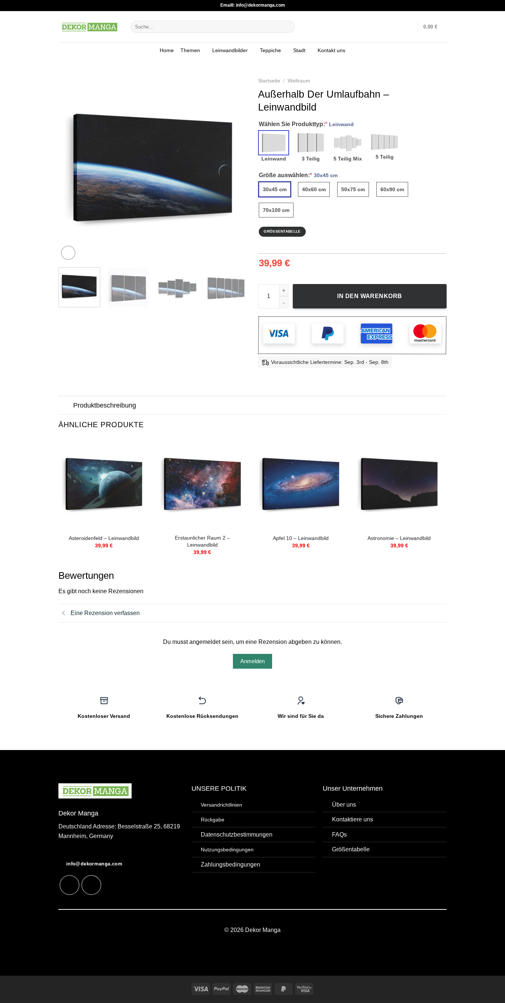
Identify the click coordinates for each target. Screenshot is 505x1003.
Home (167, 50)
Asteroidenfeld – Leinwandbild (104, 538)
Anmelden (252, 661)
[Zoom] (68, 253)
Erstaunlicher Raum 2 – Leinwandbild (202, 541)
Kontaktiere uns (352, 819)
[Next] (234, 167)
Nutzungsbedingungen (227, 849)
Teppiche (270, 50)
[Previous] (71, 167)
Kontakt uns (331, 50)
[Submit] (288, 27)
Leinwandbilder (230, 50)
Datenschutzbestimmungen (236, 834)
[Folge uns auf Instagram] (69, 885)
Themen (190, 50)
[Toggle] (65, 406)
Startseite (269, 81)
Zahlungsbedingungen (230, 864)
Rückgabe (212, 820)
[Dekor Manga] (89, 26)
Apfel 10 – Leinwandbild (301, 538)
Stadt (299, 50)
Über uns (344, 804)
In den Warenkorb (369, 296)
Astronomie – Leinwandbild (399, 538)
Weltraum (299, 81)
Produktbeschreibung (104, 405)
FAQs (339, 834)
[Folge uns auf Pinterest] (91, 885)
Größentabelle (351, 849)
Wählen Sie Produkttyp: (306, 124)
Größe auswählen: (298, 175)
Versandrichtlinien (221, 805)
